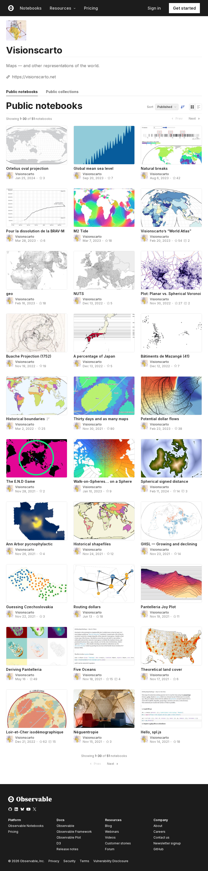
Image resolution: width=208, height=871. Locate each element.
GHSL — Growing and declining (169, 544)
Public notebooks (22, 91)
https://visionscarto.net (34, 76)
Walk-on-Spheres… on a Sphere (103, 481)
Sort (150, 107)
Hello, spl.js (151, 732)
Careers (159, 831)
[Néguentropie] (104, 708)
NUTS (79, 293)
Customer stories (118, 843)
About (157, 826)
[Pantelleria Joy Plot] (171, 583)
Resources (60, 8)
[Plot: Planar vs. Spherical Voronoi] (171, 270)
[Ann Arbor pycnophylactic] (36, 521)
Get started (184, 8)
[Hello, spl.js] (171, 708)
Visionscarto (24, 174)
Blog (108, 826)
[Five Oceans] (104, 646)
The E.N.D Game (20, 481)
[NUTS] (104, 270)
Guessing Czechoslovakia (29, 607)
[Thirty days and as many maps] (104, 395)
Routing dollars (87, 607)
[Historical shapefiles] (104, 521)
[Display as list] (199, 107)
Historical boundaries (25, 419)
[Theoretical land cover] (171, 646)
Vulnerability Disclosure (110, 861)
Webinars (112, 831)
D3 (59, 843)
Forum (109, 849)
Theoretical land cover (161, 669)
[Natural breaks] (171, 145)
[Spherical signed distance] (171, 458)
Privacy (53, 861)
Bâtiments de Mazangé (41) (165, 356)
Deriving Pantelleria (24, 669)
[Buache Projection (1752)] (36, 332)
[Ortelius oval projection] (36, 145)
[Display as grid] (192, 107)
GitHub (158, 849)
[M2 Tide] (104, 207)
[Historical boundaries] (36, 395)
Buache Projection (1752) (28, 356)
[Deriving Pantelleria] (36, 646)
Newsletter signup (167, 843)
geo (9, 293)
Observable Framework (74, 831)
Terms (84, 861)
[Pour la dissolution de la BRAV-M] (36, 207)
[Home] (30, 801)
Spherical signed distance (164, 481)
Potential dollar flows (160, 419)
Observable (65, 826)
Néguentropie (86, 732)
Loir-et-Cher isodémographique (34, 732)
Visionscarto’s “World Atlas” (166, 231)
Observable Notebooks (26, 826)
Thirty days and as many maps (101, 419)
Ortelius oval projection (27, 168)
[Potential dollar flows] (171, 395)
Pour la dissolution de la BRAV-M (35, 231)
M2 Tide (81, 231)
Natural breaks (154, 168)
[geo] (36, 270)
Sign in (154, 8)
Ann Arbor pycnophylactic (29, 544)
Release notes (67, 849)
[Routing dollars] (104, 583)
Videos (110, 837)
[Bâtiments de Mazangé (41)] (171, 332)
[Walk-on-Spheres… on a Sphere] (104, 458)
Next (192, 118)
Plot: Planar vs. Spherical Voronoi (171, 293)
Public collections (62, 91)
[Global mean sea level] (104, 145)
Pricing (91, 8)
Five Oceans (85, 669)
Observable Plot (69, 837)
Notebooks (31, 8)
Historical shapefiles (92, 544)
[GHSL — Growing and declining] (171, 521)
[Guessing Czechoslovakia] (36, 583)
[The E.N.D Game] (36, 458)
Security (69, 861)
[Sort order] (182, 107)
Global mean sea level (93, 168)
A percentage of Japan (94, 356)
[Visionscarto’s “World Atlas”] (171, 207)
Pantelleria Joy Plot (158, 607)
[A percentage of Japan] (104, 332)
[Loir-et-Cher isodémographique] (36, 708)
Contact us (161, 837)
